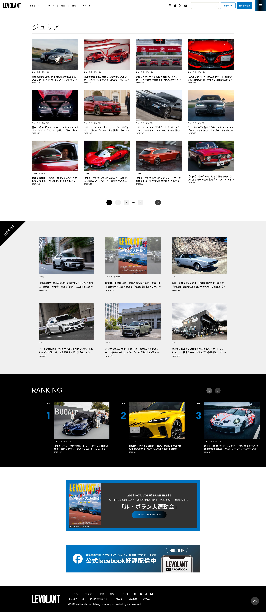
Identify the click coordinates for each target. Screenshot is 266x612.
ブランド (50, 5)
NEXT (158, 202)
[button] (218, 390)
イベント (86, 5)
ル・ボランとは (76, 599)
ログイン (228, 5)
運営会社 (146, 599)
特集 (74, 5)
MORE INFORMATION (149, 514)
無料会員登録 (244, 5)
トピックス (34, 5)
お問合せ (117, 599)
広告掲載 (132, 599)
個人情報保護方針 (99, 599)
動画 (63, 5)
